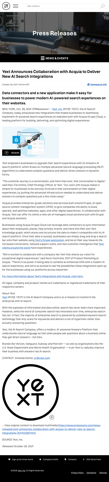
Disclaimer (91, 472)
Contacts (72, 459)
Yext (4, 297)
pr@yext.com (42, 358)
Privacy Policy (77, 472)
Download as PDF (98, 84)
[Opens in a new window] (30, 141)
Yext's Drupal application (49, 240)
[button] (15, 6)
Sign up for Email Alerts (22, 459)
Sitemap (103, 472)
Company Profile (50, 459)
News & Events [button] (56, 58)
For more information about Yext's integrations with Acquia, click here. (42, 276)
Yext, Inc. (57, 109)
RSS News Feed (93, 459)
